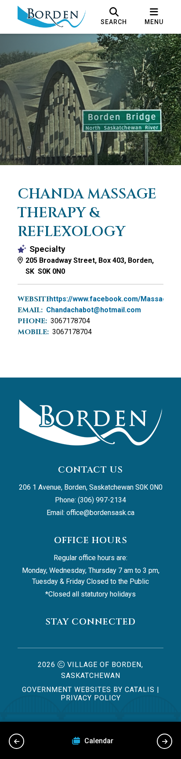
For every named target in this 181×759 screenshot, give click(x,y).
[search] (114, 17)
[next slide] (164, 741)
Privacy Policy (91, 698)
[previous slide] (16, 741)
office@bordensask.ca (100, 512)
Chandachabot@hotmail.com (93, 310)
